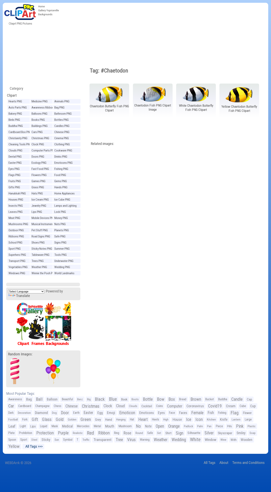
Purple (63, 432)
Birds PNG (14, 120)
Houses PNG (16, 199)
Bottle (148, 399)
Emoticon (127, 412)
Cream (230, 406)
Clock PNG (38, 144)
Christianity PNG (18, 138)
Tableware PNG (40, 255)
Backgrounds (45, 14)
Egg (100, 413)
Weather (160, 439)
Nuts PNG (60, 224)
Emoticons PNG (63, 163)
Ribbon (104, 432)
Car (11, 405)
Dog (54, 413)
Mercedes (83, 426)
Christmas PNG (40, 138)
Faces (183, 413)
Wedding (179, 439)
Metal (97, 426)
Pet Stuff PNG (40, 230)
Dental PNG (15, 156)
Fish (211, 412)
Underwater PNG (63, 261)
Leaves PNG (16, 212)
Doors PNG (38, 156)
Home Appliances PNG (64, 194)
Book (124, 399)
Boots (135, 399)
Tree (119, 439)
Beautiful (67, 399)
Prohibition (25, 433)
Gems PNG (60, 181)
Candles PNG (61, 126)
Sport (23, 440)
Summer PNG (62, 248)
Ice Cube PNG (62, 199)
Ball (39, 399)
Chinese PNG (61, 132)
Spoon (12, 440)
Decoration (24, 413)
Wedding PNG (62, 267)
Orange (174, 426)
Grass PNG (38, 187)
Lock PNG (60, 212)
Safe (150, 433)
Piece (219, 426)
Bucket (209, 399)
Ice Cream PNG (40, 199)
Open (160, 426)
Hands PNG (60, 187)
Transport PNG (17, 261)
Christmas (90, 406)
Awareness (15, 399)
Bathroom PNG (63, 113)
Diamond (41, 412)
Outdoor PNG (16, 230)
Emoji (111, 412)
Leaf (11, 426)
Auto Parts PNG (18, 107)
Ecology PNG (39, 163)
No (138, 426)
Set (159, 433)
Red (90, 433)
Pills (229, 426)
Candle (237, 399)
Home (41, 6)
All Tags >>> (33, 446)
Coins (159, 406)
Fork (25, 419)
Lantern (236, 419)
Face (172, 413)
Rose (127, 433)
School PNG (15, 242)
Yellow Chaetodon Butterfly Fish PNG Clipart (239, 109)
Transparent (102, 439)
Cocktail (146, 406)
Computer (174, 406)
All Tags (209, 462)
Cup (253, 406)
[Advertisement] (164, 32)
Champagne (42, 406)
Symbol (67, 440)
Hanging (121, 419)
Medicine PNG (40, 101)
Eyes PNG (14, 169)
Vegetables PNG (18, 267)
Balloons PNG (39, 113)
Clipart (12, 95)
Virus (131, 439)
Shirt (168, 433)
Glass (47, 419)
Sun (57, 440)
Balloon (52, 399)
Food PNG (60, 175)
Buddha (222, 399)
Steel (34, 440)
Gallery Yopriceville (48, 10)
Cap (249, 399)
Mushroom (125, 426)
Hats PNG (37, 193)
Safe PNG (59, 236)
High (165, 419)
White (195, 439)
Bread (182, 399)
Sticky (45, 440)
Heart (143, 419)
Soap (253, 433)
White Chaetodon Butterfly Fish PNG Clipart (196, 108)
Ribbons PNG (16, 236)
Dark (11, 413)
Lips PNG (37, 212)
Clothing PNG (62, 144)
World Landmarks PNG (64, 273)
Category (15, 88)
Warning (145, 440)
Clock (108, 406)
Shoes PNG (38, 242)
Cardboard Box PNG (20, 132)
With (233, 440)
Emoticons (146, 413)
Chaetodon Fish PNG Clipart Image (152, 107)
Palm (200, 426)
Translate (23, 295)
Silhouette (193, 433)
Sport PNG (15, 248)
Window (210, 439)
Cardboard (24, 406)
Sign (179, 433)
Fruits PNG (15, 181)
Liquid (43, 426)
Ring (116, 433)
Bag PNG (59, 107)
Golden (72, 419)
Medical (67, 426)
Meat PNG (14, 218)
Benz (80, 399)
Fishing (222, 413)
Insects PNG (16, 205)
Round (139, 433)
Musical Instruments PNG (43, 224)
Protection (45, 432)
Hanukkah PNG (17, 193)
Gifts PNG (14, 187)
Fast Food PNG (40, 169)
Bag (29, 399)
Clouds (133, 406)
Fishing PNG (61, 169)
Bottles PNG (61, 120)
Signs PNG (60, 242)
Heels (155, 419)
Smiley (240, 433)
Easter (88, 412)
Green (86, 419)
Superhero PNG (17, 255)
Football (13, 419)
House (177, 419)
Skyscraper (225, 433)
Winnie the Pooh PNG (44, 273)
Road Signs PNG (41, 236)
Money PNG (61, 218)
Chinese (71, 406)
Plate (11, 433)
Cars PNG (37, 132)
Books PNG (38, 120)
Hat (132, 419)
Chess (57, 406)
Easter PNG (15, 163)
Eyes (161, 413)
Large (248, 419)
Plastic (252, 426)
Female (197, 412)
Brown (195, 399)
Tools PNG (60, 255)
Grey (98, 420)
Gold (60, 419)
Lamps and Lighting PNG (65, 206)
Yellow (14, 446)
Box (171, 399)
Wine (223, 440)
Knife (224, 419)
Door (65, 412)
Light (23, 426)
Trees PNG (38, 261)
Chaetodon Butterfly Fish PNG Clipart (109, 108)
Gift (35, 419)
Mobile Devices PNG (43, 218)
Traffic (86, 440)
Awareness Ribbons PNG (43, 108)
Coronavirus (195, 406)
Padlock (188, 426)
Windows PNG (17, 273)
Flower (247, 413)
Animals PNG (61, 101)
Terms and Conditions (248, 462)
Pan (209, 426)
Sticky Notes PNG (42, 248)
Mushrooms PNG (18, 224)
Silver (209, 432)
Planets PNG (61, 230)
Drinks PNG (60, 156)
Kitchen (211, 419)
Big (89, 399)
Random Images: (20, 354)
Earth (76, 413)
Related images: (102, 143)
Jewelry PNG (39, 205)
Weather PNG (39, 267)
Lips (33, 426)
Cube (243, 406)
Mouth (109, 426)
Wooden (246, 440)
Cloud (120, 406)
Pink (239, 426)
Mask (54, 426)
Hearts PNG (15, 101)
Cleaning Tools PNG (20, 144)
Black (100, 399)
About (223, 462)
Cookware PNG (63, 150)
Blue (113, 399)
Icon (199, 419)
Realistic (78, 433)
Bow (160, 399)
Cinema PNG (61, 138)
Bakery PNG (15, 113)
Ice (188, 419)
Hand (108, 420)
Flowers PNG (39, 175)
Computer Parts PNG (44, 150)
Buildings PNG (40, 126)
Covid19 (215, 405)
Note (148, 426)
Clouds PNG (15, 150)
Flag (235, 413)
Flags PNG (14, 175)
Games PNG (38, 181)
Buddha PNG (16, 126)
